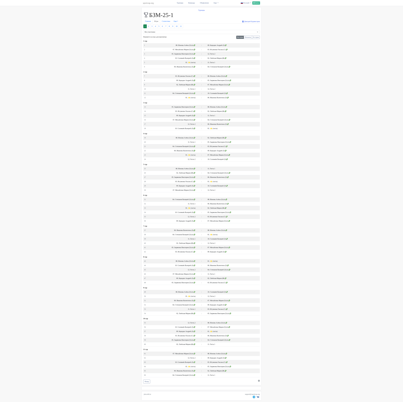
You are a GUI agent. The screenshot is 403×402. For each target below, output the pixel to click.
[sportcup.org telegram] (254, 397)
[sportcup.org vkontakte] (258, 397)
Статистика (166, 21)
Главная (148, 21)
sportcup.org (148, 3)
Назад (147, 381)
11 (181, 26)
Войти (257, 3)
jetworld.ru (147, 394)
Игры (156, 21)
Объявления (204, 3)
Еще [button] (175, 21)
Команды (191, 3)
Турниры (180, 3)
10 (176, 26)
